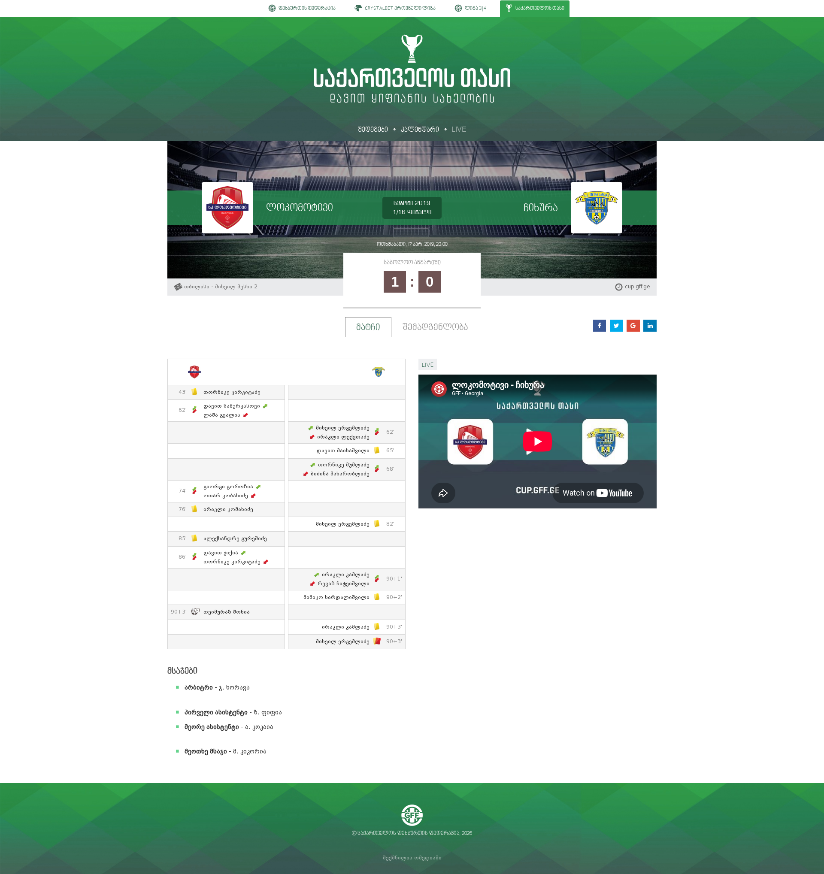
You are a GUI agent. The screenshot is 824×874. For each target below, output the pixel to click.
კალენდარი (420, 130)
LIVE (459, 129)
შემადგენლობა (435, 328)
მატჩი (368, 328)
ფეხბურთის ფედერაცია (307, 9)
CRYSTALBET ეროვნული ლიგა (400, 9)
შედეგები (373, 130)
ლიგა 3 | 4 (475, 9)
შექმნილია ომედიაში (412, 858)
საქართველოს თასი (539, 9)
